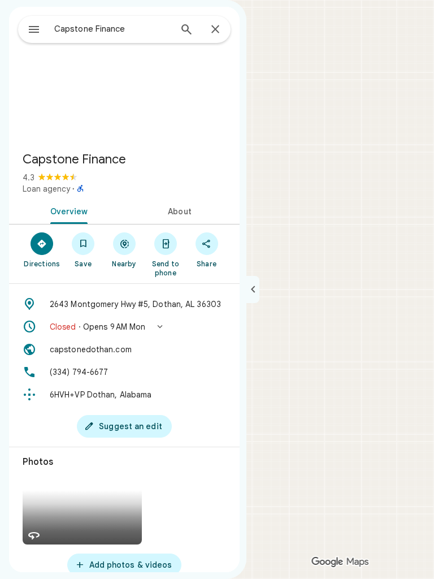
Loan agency (46, 189)
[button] (124, 327)
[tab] (66, 210)
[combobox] (112, 29)
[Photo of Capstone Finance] (124, 74)
